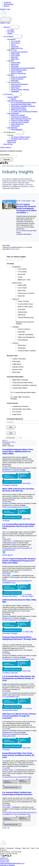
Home (4, 166)
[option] (19, 217)
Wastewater (15, 64)
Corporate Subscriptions (15, 101)
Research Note (17, 369)
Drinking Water (15, 62)
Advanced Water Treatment (20, 89)
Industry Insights (12, 97)
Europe (13, 45)
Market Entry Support (18, 115)
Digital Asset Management (19, 84)
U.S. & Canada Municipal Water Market (23, 102)
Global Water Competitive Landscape (23, 106)
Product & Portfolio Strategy (20, 120)
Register (2, 9)
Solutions (15, 343)
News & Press (8, 144)
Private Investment (17, 79)
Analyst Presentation (19, 359)
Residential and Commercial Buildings (23, 68)
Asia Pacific (15, 46)
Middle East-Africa (17, 48)
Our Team (10, 30)
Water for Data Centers (18, 73)
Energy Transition (16, 71)
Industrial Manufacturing (19, 70)
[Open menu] (14, 27)
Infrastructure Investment (19, 52)
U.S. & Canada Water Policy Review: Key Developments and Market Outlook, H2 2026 (18, 678)
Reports (13, 99)
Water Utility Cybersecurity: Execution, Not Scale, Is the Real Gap (18, 490)
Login (8, 9)
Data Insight (16, 361)
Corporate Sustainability (18, 77)
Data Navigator (9, 4)
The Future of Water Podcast (20, 137)
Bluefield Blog (11, 140)
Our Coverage (8, 36)
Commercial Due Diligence (19, 117)
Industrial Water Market (18, 108)
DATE (4, 440)
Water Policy (15, 59)
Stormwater (15, 66)
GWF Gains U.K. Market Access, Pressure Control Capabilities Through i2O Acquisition (19, 716)
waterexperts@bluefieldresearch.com (12, 863)
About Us (7, 27)
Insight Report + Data (9, 541)
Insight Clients (16, 414)
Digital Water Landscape (19, 110)
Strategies (15, 327)
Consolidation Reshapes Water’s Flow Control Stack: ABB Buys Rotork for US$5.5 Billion (17, 451)
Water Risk (14, 57)
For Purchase (16, 412)
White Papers (15, 126)
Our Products (8, 94)
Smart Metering (16, 86)
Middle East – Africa (24, 280)
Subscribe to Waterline (7, 865)
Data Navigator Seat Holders (21, 409)
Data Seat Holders (27, 596)
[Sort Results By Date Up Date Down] (13, 438)
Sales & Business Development (21, 119)
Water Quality (15, 54)
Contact (2, 147)
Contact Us (7, 2)
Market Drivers (17, 283)
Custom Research (13, 113)
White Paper (16, 372)
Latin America (15, 43)
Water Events (11, 142)
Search (6, 6)
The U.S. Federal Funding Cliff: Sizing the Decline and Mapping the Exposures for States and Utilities (26, 208)
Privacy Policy (4, 860)
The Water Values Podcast (19, 139)
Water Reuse (15, 88)
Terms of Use (4, 861)
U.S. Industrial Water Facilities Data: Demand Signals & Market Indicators (17, 793)
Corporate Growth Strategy (20, 122)
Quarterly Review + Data (10, 770)
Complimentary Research (20, 406)
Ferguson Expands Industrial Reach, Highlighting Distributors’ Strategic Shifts (19, 638)
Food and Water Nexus (25, 304)
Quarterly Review (17, 367)
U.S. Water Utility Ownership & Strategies (24, 111)
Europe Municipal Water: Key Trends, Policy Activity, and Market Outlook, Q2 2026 (18, 755)
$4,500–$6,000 (7, 555)
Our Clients (10, 32)
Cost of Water (15, 55)
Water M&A (14, 80)
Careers (9, 33)
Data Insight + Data (28, 201)
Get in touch (15, 249)
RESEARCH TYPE (8, 442)
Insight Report (16, 364)
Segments (15, 299)
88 (8, 828)
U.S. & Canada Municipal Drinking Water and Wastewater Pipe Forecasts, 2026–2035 (18, 526)
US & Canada (22, 272)
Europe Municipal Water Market (21, 104)
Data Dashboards (16, 129)
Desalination (15, 91)
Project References (17, 124)
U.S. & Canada (15, 41)
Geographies (16, 267)
